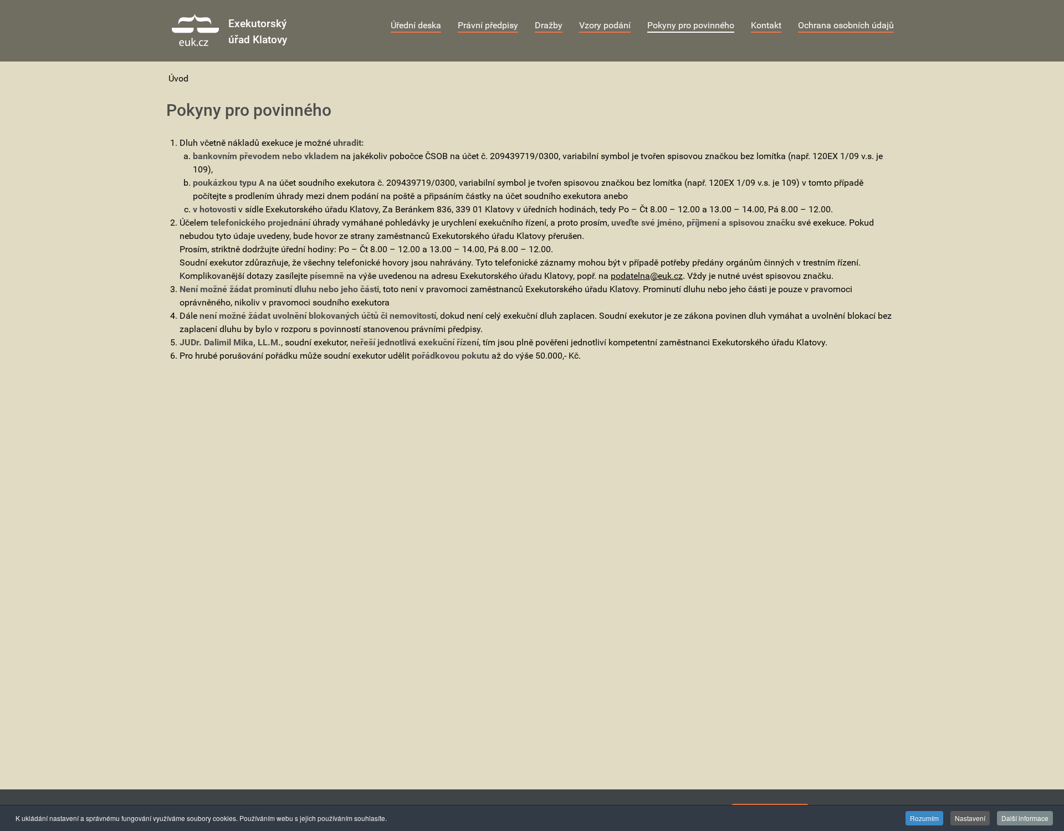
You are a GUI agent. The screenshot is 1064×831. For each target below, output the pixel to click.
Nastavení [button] (970, 818)
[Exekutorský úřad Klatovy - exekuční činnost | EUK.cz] (195, 30)
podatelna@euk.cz (647, 276)
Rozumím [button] (924, 818)
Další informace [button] (1024, 818)
